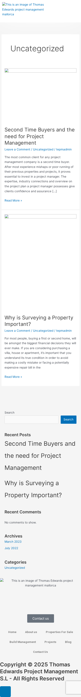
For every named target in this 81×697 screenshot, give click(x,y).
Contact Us (40, 651)
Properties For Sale (59, 632)
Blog (68, 642)
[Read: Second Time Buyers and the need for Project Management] (40, 95)
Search (9, 412)
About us (31, 632)
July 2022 (11, 548)
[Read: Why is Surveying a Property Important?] (40, 262)
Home (12, 632)
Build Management (23, 642)
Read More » (13, 200)
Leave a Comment (17, 149)
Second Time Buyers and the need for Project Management (40, 136)
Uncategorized (43, 149)
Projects (50, 642)
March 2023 (13, 541)
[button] (74, 11)
